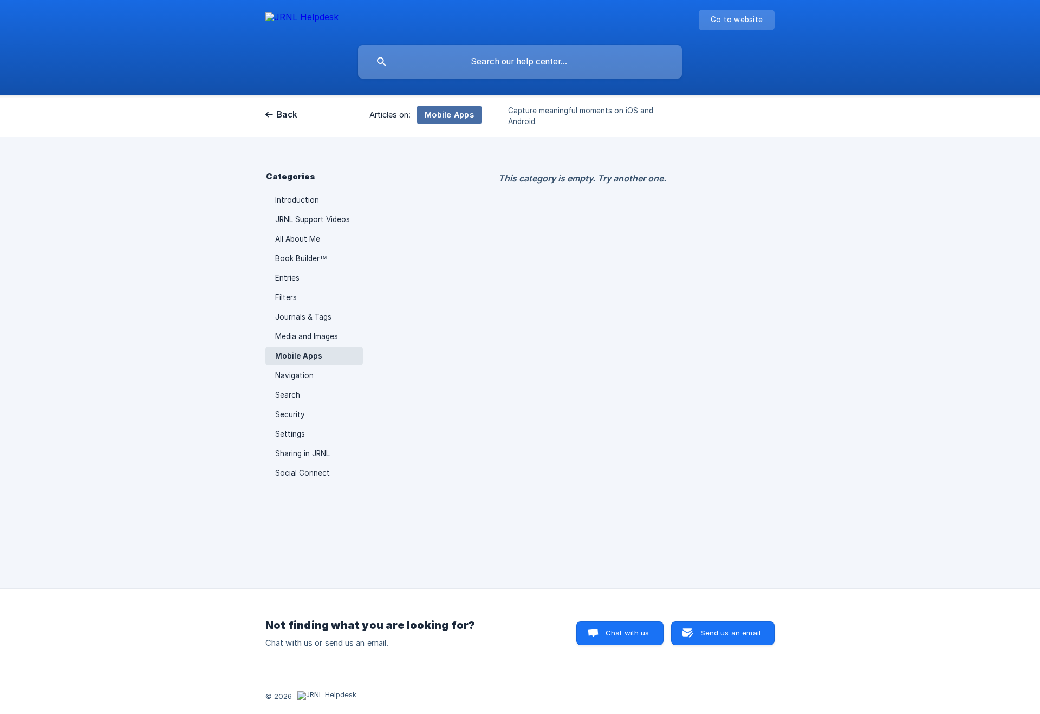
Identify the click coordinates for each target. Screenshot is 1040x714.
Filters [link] (286, 297)
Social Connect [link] (302, 473)
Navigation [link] (294, 375)
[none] (302, 19)
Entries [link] (287, 278)
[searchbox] (520, 62)
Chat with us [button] (627, 632)
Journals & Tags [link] (303, 317)
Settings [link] (290, 434)
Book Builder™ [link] (301, 258)
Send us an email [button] (730, 632)
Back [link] (287, 114)
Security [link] (290, 414)
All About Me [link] (297, 239)
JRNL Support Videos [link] (312, 219)
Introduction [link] (297, 200)
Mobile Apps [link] (298, 356)
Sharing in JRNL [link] (302, 453)
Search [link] (287, 395)
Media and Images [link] (306, 336)
